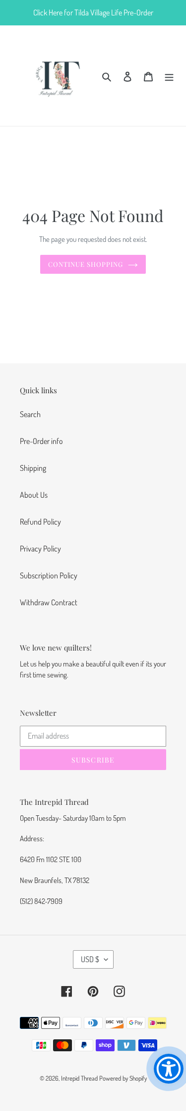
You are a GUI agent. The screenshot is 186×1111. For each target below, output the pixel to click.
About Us (34, 495)
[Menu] (169, 76)
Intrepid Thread (79, 1078)
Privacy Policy (40, 549)
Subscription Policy (48, 575)
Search (30, 414)
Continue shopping (86, 264)
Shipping (33, 468)
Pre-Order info (41, 441)
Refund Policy (40, 522)
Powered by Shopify (123, 1078)
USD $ (90, 959)
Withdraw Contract (48, 602)
